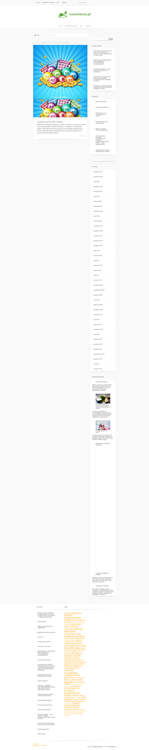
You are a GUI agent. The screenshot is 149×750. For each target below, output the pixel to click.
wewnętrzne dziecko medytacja (79, 711)
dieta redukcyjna (73, 642)
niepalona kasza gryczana (72, 676)
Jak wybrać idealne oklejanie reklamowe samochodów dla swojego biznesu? (103, 87)
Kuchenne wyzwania (44, 660)
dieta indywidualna (74, 639)
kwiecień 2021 (98, 265)
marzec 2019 (98, 324)
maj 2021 (96, 260)
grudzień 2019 (98, 310)
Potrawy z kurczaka (44, 646)
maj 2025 (96, 196)
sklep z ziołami (79, 699)
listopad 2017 (98, 349)
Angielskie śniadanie (102, 586)
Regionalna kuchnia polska (46, 632)
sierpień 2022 (98, 236)
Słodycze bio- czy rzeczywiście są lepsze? (101, 114)
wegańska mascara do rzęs (72, 706)
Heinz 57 (40, 637)
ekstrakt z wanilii (72, 655)
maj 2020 (96, 300)
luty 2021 (96, 275)
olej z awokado (78, 677)
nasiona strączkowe (70, 671)
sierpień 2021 (98, 246)
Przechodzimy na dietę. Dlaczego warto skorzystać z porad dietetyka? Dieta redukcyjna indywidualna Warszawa (46, 667)
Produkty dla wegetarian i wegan (74, 696)
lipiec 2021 (97, 250)
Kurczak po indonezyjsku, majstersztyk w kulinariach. (46, 723)
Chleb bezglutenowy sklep (74, 635)
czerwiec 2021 (98, 255)
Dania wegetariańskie (45, 700)
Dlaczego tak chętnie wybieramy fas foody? (103, 150)
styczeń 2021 (98, 280)
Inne (59, 42)
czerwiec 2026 (98, 177)
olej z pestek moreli (74, 683)
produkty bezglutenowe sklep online (72, 693)
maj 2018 (96, 334)
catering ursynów (71, 627)
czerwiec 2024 (98, 211)
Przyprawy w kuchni (44, 642)
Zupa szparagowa (101, 382)
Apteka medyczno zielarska (72, 614)
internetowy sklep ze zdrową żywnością (73, 661)
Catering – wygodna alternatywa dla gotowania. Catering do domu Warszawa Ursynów (46, 687)
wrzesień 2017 (98, 359)
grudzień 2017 (98, 344)
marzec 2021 (98, 270)
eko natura (76, 653)
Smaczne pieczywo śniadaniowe (102, 122)
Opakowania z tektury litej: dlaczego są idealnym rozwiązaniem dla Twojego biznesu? (102, 79)
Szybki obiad (42, 622)
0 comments (66, 42)
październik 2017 (99, 354)
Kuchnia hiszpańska (102, 107)
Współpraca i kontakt (40, 745)
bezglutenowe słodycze (72, 619)
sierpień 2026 (98, 172)
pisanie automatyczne (75, 684)
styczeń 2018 (98, 339)
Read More (82, 136)
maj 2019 (96, 319)
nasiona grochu (71, 667)
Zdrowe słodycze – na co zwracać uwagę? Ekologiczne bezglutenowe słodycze (46, 716)
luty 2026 (96, 182)
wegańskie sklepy (71, 709)
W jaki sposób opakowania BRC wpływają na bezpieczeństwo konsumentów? (102, 62)
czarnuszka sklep (72, 638)
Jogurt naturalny (101, 101)
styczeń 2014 (98, 369)
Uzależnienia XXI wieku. (50, 121)
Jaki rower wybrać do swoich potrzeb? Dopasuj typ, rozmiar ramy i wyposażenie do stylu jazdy (103, 53)
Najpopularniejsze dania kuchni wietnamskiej (45, 695)
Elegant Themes (98, 746)
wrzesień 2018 (98, 329)
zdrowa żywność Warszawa (73, 714)
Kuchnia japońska (43, 729)
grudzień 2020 (98, 285)
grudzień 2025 (98, 186)
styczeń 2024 (98, 221)
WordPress (113, 746)
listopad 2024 (98, 206)
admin (44, 42)
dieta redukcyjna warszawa (75, 644)
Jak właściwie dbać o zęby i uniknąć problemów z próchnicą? (102, 70)
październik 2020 (99, 290)
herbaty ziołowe (72, 657)
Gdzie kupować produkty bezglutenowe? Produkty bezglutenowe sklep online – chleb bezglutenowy (102, 140)
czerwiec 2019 (98, 315)
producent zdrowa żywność (72, 687)
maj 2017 (96, 364)
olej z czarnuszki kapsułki (73, 681)
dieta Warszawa (72, 647)
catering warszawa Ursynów (73, 631)
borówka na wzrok (74, 621)
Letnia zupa (41, 734)
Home (38, 35)
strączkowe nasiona (73, 701)
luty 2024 (96, 216)
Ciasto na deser (43, 681)
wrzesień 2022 (98, 231)
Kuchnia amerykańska (45, 705)
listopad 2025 (98, 191)
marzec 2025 (98, 201)
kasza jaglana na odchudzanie (75, 663)
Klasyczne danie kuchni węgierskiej (102, 129)
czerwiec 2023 (98, 226)
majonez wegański (73, 665)
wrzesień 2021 (98, 241)
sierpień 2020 (98, 295)
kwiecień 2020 (98, 305)
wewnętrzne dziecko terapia (70, 712)
